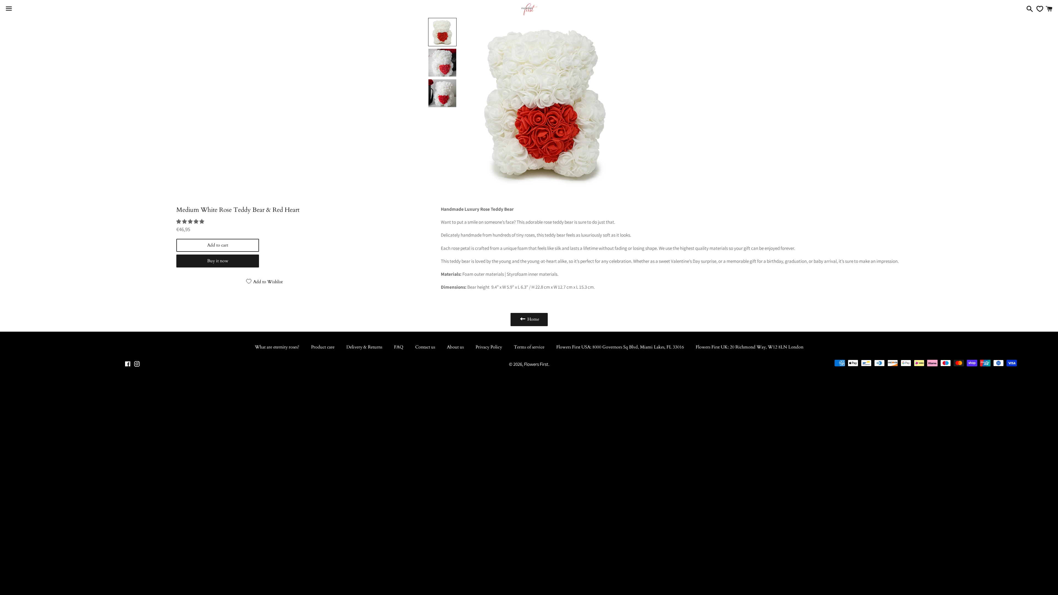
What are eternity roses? (277, 347)
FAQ (398, 347)
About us (455, 347)
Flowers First (536, 364)
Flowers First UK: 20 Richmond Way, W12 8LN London (749, 347)
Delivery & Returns (364, 347)
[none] (442, 32)
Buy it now (217, 261)
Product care (322, 347)
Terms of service (529, 347)
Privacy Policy (489, 347)
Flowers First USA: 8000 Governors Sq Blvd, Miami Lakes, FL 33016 (620, 347)
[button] (190, 221)
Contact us (425, 347)
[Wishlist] (1038, 9)
